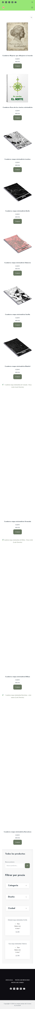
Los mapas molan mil (15, 7)
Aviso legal (9, 980)
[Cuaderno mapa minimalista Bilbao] (17, 606)
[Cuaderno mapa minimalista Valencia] (17, 243)
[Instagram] (9, 2)
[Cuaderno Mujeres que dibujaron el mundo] (17, 36)
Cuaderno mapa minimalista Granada (17, 521)
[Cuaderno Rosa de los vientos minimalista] (17, 88)
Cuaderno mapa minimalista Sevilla (17, 314)
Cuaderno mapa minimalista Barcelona (17, 832)
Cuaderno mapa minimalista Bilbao (17, 676)
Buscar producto (9, 862)
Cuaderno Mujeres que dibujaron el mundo (17, 55)
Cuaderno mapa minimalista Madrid (17, 366)
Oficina (17, 61)
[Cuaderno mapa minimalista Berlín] (17, 192)
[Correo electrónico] (15, 2)
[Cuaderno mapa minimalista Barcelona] (17, 761)
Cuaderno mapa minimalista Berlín (17, 211)
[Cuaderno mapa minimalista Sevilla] (17, 295)
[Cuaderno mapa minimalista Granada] (17, 451)
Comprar (17, 66)
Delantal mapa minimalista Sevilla (17, 920)
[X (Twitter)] (6, 2)
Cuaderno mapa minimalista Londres (17, 159)
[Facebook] (3, 2)
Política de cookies (17, 982)
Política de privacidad (22, 980)
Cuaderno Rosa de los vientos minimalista (17, 107)
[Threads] (12, 2)
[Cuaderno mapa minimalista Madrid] (17, 347)
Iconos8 (18, 1005)
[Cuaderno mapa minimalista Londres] (17, 140)
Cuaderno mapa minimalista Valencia (17, 263)
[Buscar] (32, 2)
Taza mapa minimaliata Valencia (17, 943)
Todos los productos (15, 854)
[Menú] (32, 7)
